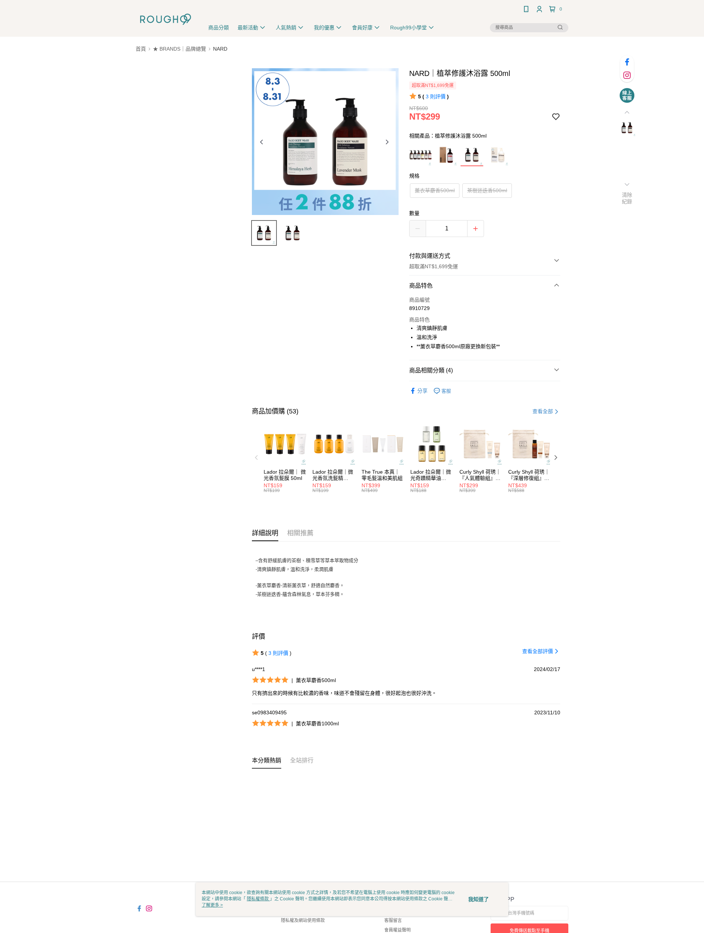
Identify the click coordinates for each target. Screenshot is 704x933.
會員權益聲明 (397, 930)
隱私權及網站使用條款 (303, 920)
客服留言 (393, 920)
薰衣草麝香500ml (435, 190)
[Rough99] (165, 19)
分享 (422, 391)
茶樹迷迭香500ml (487, 190)
